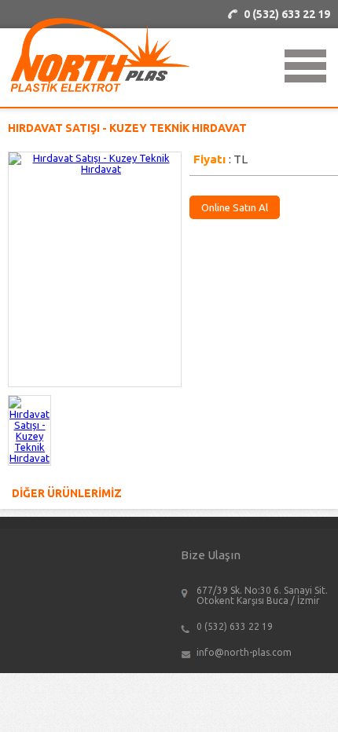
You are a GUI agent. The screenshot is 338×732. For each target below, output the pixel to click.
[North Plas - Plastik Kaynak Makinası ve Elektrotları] (100, 87)
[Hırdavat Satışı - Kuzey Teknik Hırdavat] (29, 457)
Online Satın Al (234, 207)
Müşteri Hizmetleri (287, 14)
